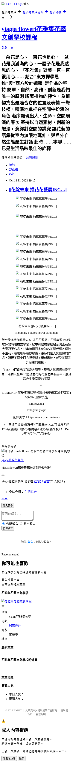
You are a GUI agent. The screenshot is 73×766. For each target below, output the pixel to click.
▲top (4, 498)
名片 (12, 174)
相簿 (12, 165)
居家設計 (32, 157)
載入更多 (8, 505)
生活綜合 (31, 491)
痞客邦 (38, 481)
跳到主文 (7, 47)
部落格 (13, 169)
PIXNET (17, 710)
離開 (21, 758)
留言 (47, 481)
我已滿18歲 (9, 758)
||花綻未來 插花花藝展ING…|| (38, 189)
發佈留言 (8, 528)
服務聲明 (41, 714)
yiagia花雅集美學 (12, 460)
